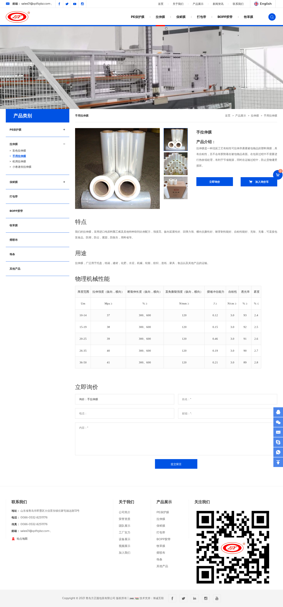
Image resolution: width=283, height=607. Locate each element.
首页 (160, 4)
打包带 (201, 17)
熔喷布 (161, 552)
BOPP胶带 (225, 17)
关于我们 (178, 4)
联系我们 (238, 4)
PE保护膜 (137, 17)
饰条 (159, 559)
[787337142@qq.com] (278, 442)
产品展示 (198, 4)
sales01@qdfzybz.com (35, 3)
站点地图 (22, 538)
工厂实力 (124, 532)
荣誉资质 (124, 519)
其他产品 (162, 566)
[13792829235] (278, 452)
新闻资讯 (218, 4)
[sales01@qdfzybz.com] (278, 432)
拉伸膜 (160, 17)
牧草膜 (248, 17)
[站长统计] (134, 598)
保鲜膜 (181, 17)
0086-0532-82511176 (34, 517)
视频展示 (124, 546)
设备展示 (124, 539)
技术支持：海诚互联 (152, 598)
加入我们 (124, 552)
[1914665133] (278, 412)
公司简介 (124, 512)
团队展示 (124, 525)
